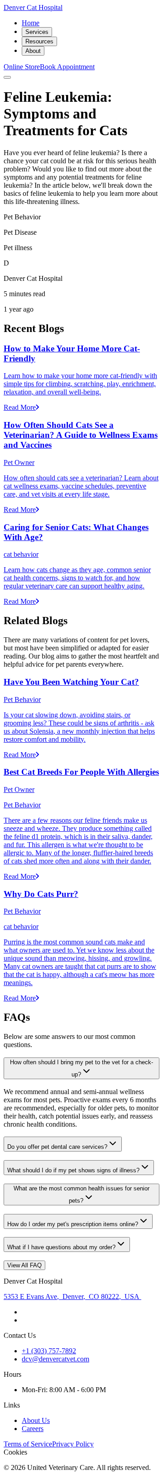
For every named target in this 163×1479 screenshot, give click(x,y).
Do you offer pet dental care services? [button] (57, 1146)
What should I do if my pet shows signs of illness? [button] (73, 1170)
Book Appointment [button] (67, 67)
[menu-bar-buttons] (7, 77)
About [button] (33, 50)
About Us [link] (36, 1420)
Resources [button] (39, 41)
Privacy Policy (73, 1444)
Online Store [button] (22, 67)
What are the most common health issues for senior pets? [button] (81, 1194)
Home (30, 23)
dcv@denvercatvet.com (55, 1359)
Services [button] (36, 31)
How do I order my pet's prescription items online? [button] (72, 1224)
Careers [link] (32, 1428)
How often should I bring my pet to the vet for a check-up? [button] (81, 1068)
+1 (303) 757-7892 (49, 1351)
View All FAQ (24, 1265)
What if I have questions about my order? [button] (61, 1247)
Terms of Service (28, 1444)
